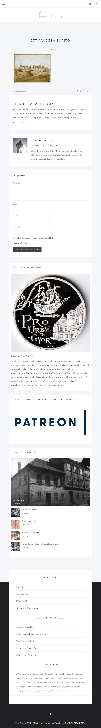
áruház (46, 691)
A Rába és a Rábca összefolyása (31, 634)
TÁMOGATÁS (19, 122)
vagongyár (67, 687)
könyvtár (27, 682)
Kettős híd (58, 678)
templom (53, 687)
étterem (66, 691)
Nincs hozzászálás (19, 91)
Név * (15, 205)
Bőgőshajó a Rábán (25, 641)
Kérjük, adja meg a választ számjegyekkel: (33, 238)
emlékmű (78, 674)
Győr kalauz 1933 (29, 521)
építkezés (53, 691)
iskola (40, 678)
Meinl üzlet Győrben (30, 532)
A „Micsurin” (19, 500)
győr (28, 678)
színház (46, 687)
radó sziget (70, 682)
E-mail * (16, 216)
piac (63, 682)
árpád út (40, 691)
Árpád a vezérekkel (25, 627)
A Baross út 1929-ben (26, 655)
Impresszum (22, 594)
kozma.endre (38, 140)
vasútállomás (77, 687)
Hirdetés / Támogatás (27, 608)
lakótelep (47, 682)
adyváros (23, 674)
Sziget (23, 687)
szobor (28, 687)
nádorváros (56, 682)
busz (60, 674)
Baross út (48, 674)
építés (60, 691)
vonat (25, 691)
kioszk (71, 678)
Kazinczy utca (49, 678)
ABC (17, 674)
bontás (55, 674)
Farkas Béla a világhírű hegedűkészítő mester (41, 544)
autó (42, 674)
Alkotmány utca (33, 674)
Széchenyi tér (37, 687)
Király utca (79, 678)
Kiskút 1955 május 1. (30, 510)
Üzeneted (16, 183)
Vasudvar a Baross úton (27, 648)
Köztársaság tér (37, 682)
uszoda (59, 687)
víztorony (32, 691)
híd (36, 678)
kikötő (65, 678)
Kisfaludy (19, 682)
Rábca (18, 687)
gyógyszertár (20, 678)
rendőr (77, 682)
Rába (82, 682)
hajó (32, 678)
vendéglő (19, 691)
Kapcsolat (20, 587)
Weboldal (16, 227)
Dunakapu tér (68, 674)
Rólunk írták (21, 601)
